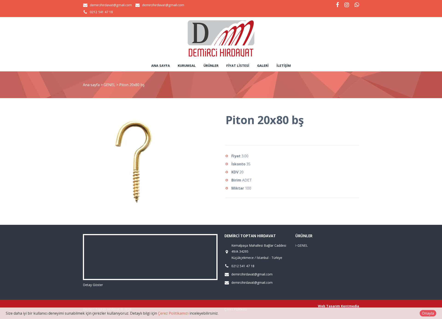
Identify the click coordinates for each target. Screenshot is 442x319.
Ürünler (211, 65)
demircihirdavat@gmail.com (111, 5)
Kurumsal (187, 65)
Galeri (263, 65)
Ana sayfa (160, 65)
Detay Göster (93, 285)
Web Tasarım (329, 306)
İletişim (283, 65)
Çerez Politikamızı (173, 313)
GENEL (110, 84)
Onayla (428, 313)
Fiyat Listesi (237, 65)
